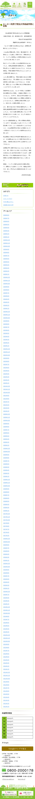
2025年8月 (6, 252)
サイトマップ (21, 779)
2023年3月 (6, 339)
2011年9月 (6, 681)
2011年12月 (6, 672)
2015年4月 (6, 582)
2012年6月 (6, 653)
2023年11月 (6, 314)
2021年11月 (6, 389)
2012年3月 (6, 663)
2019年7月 (6, 461)
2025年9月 (6, 249)
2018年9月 (6, 489)
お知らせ (5, 195)
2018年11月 (6, 482)
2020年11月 (6, 417)
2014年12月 (6, 591)
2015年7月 (6, 576)
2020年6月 (6, 433)
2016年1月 (6, 560)
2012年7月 (6, 650)
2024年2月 (6, 305)
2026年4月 (6, 227)
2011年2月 (6, 703)
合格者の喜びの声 (8, 205)
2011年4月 (6, 697)
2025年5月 (6, 262)
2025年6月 (6, 258)
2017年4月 (6, 532)
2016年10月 (6, 542)
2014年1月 (6, 604)
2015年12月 (6, 563)
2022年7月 (6, 364)
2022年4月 (6, 374)
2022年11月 (6, 352)
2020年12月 (6, 414)
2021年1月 (6, 411)
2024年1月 (6, 308)
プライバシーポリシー (8, 779)
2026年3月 (6, 230)
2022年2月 (6, 380)
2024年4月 (6, 299)
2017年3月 (6, 535)
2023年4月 (6, 336)
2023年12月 (6, 311)
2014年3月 (6, 601)
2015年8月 (6, 573)
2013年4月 (6, 629)
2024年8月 (6, 290)
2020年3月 (6, 442)
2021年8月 (6, 398)
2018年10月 (6, 486)
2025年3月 (6, 268)
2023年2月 (6, 342)
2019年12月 (6, 448)
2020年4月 (6, 439)
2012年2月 (6, 666)
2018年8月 (6, 492)
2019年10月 (6, 451)
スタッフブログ (7, 198)
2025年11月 (6, 243)
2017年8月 (6, 526)
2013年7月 (6, 619)
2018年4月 (6, 504)
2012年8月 (6, 647)
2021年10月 (6, 392)
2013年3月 (6, 632)
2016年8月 (6, 545)
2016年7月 (6, 548)
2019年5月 (6, 467)
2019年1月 (6, 476)
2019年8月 (6, 457)
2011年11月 (6, 675)
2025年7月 (6, 255)
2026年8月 (6, 215)
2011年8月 (6, 685)
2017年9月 (6, 523)
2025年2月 (6, 271)
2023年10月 (6, 318)
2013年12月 (6, 607)
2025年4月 (6, 265)
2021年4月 (6, 405)
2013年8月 (6, 616)
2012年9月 (6, 644)
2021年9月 (6, 395)
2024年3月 (6, 302)
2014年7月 (6, 594)
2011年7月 (6, 688)
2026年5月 (6, 224)
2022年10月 (6, 355)
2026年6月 (6, 221)
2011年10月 (6, 678)
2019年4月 (6, 470)
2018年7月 (6, 495)
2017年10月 (6, 520)
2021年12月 (6, 386)
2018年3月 (6, 507)
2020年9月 (6, 423)
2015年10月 (6, 566)
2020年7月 (6, 430)
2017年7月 (6, 529)
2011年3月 (6, 700)
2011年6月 (6, 691)
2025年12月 (6, 240)
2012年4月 (6, 660)
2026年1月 (6, 237)
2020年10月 (6, 420)
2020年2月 (6, 445)
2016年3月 (6, 557)
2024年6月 (6, 296)
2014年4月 (6, 598)
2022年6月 (6, 367)
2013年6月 (6, 622)
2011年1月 (6, 706)
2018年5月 (6, 501)
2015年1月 (6, 588)
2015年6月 (6, 579)
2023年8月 (6, 324)
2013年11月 (6, 610)
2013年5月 (6, 625)
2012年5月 (6, 657)
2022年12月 (6, 349)
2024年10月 (6, 283)
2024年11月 (6, 280)
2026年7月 (6, 218)
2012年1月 (6, 669)
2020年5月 (6, 436)
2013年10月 (6, 613)
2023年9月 (6, 321)
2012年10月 (6, 641)
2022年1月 (6, 383)
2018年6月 (6, 498)
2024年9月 (6, 286)
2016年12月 (6, 538)
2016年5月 (6, 551)
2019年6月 (6, 464)
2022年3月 (6, 377)
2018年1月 (6, 510)
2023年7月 (6, 327)
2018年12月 (6, 479)
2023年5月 (6, 333)
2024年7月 (6, 293)
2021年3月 (6, 408)
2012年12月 (6, 635)
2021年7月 (6, 402)
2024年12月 (6, 277)
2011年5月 (6, 694)
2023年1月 (6, 346)
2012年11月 (6, 638)
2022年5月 (6, 370)
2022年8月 (6, 361)
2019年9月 (6, 454)
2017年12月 (6, 513)
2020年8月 (6, 426)
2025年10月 (6, 246)
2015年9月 (6, 569)
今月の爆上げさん (8, 202)
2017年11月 (6, 517)
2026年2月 (6, 234)
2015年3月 (6, 585)
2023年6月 (6, 330)
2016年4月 (6, 554)
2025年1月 (6, 274)
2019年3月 (6, 473)
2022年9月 (6, 358)
